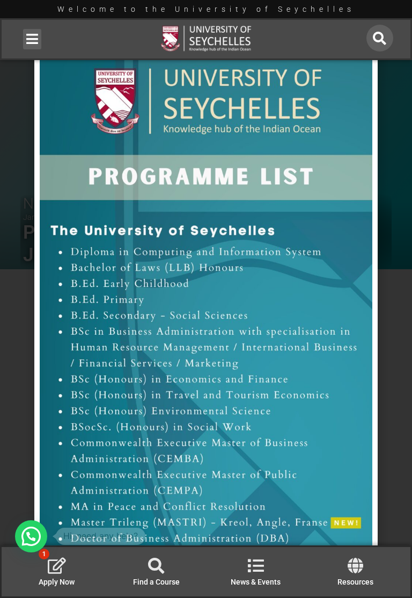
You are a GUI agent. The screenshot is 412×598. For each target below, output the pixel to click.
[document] (206, 299)
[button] (32, 39)
